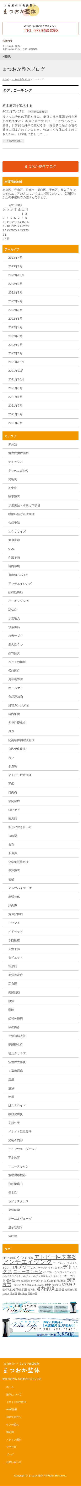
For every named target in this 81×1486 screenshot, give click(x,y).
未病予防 (14, 949)
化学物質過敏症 (18, 862)
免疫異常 (25, 1280)
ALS (11, 731)
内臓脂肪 (14, 992)
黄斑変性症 (15, 914)
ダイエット (15, 957)
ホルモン (26, 1276)
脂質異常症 (15, 975)
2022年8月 (15, 292)
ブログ (10, 1454)
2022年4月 (15, 327)
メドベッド (15, 931)
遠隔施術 (69, 1289)
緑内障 (12, 905)
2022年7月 (15, 301)
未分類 (12, 444)
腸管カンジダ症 (18, 705)
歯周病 (12, 818)
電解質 (13, 1293)
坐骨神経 (26, 1285)
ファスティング (68, 1272)
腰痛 (11, 1001)
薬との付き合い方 (20, 827)
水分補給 (56, 1285)
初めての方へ (13, 1416)
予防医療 (14, 940)
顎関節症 (14, 801)
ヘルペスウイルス (11, 1276)
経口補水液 (19, 1289)
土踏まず (16, 1285)
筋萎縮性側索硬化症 (21, 740)
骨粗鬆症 (14, 670)
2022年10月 (16, 275)
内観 (43, 1280)
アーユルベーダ (61, 1263)
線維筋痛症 (15, 592)
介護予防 (14, 557)
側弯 (18, 1280)
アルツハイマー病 (20, 888)
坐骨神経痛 (15, 1018)
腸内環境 (14, 566)
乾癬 (11, 1096)
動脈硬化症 (15, 1044)
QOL (11, 548)
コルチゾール (22, 1267)
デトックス (15, 461)
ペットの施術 (17, 662)
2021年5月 (15, 414)
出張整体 (14, 896)
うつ (20, 1257)
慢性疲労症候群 (18, 453)
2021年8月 (15, 396)
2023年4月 (15, 257)
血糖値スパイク (18, 574)
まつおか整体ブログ (40, 166)
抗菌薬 (12, 835)
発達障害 (14, 870)
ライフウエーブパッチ (22, 1149)
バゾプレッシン (51, 1272)
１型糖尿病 (15, 1070)
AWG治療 (11, 1409)
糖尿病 (12, 966)
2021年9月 (15, 388)
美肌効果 (14, 1122)
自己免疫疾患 (17, 748)
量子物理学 (15, 1227)
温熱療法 (69, 1284)
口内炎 (12, 792)
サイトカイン (55, 1267)
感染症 (40, 1285)
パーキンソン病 (18, 601)
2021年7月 (15, 405)
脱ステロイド (17, 1105)
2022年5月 (15, 318)
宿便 (34, 1285)
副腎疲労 (14, 653)
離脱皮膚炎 (15, 1114)
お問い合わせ (13, 1462)
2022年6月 (15, 310)
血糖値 (59, 1289)
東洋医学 (14, 1210)
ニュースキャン (18, 1166)
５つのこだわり (38, 111)
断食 (48, 1284)
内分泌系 (35, 1280)
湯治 (11, 1088)
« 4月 (6, 238)
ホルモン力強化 (40, 1276)
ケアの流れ (12, 1424)
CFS (4, 1258)
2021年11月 (16, 370)
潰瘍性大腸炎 (17, 1062)
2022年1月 (15, 353)
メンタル (53, 1276)
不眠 (11, 783)
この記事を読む (14, 141)
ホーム (10, 1387)
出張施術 (51, 1280)
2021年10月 (16, 379)
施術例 (12, 479)
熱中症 (12, 488)
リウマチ (14, 922)
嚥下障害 (14, 496)
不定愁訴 (14, 1157)
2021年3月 (15, 423)
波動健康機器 (17, 1175)
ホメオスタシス (18, 1201)
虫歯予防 (14, 522)
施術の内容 (15, 1140)
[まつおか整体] (20, 14)
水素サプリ (15, 635)
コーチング (41, 1267)
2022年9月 (15, 283)
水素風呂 (14, 627)
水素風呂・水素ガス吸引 (24, 505)
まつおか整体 (35, 1475)
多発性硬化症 (17, 722)
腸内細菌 (14, 714)
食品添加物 (15, 696)
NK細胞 (12, 1258)
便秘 (11, 879)
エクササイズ (17, 531)
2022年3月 (15, 336)
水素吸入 (14, 618)
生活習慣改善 (17, 1036)
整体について (13, 1394)
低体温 (12, 853)
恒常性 (12, 1192)
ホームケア (15, 687)
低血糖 (12, 766)
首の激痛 (22, 1293)
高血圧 (12, 983)
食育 (11, 844)
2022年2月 (15, 344)
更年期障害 (15, 679)
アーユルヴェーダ (20, 1218)
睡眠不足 (7, 1289)
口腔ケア (14, 809)
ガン (11, 757)
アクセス (11, 1447)
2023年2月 (15, 266)
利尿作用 (61, 1280)
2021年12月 (16, 362)
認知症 (12, 609)
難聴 (11, 1009)
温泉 (11, 1079)
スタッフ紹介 (13, 1439)
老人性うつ (15, 644)
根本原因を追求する (17, 105)
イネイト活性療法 (20, 1131)
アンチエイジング (20, 583)
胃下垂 (31, 1289)
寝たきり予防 (17, 1053)
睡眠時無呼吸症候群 (21, 514)
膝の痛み (14, 1027)
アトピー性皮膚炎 (20, 775)
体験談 (12, 1236)
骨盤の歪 (32, 1293)
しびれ (29, 1257)
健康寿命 (14, 540)
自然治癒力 (15, 1183)
